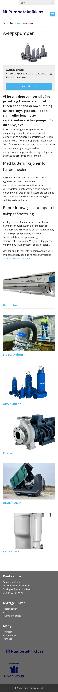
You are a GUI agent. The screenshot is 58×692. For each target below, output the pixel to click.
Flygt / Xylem (13, 355)
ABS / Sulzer (12, 404)
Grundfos (10, 305)
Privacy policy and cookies (29, 688)
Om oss (8, 638)
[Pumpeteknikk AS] (29, 12)
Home (18, 23)
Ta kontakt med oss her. (17, 258)
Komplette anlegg (12, 615)
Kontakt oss (29, 86)
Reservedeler (10, 608)
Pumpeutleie (10, 635)
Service (7, 612)
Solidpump (11, 552)
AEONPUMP (12, 503)
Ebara (7, 453)
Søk (52, 2)
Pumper (8, 631)
